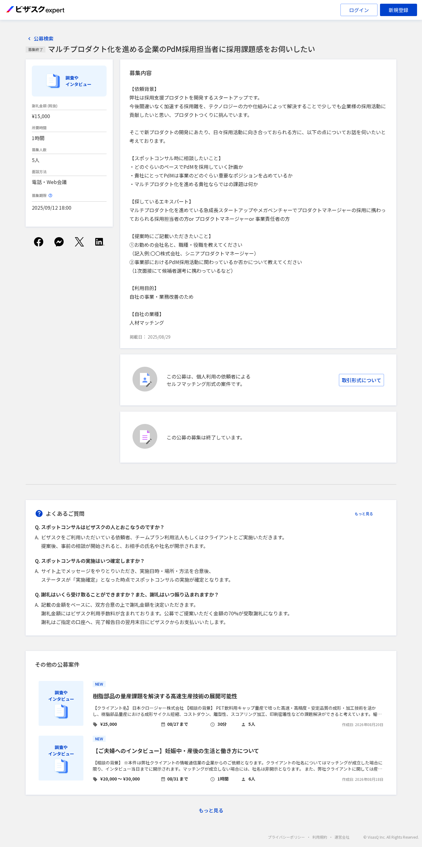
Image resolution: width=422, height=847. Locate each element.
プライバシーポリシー (286, 837)
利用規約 (319, 837)
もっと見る (364, 513)
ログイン (359, 10)
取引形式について (361, 380)
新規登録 (398, 10)
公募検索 (43, 38)
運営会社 (342, 837)
